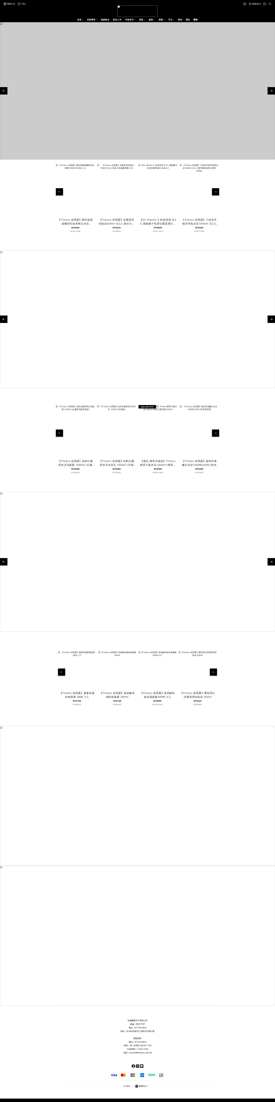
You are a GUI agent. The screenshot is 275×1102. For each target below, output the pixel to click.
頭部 (141, 19)
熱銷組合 (105, 19)
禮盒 (188, 19)
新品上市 (117, 19)
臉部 (151, 19)
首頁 (79, 19)
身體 (161, 19)
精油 (180, 19)
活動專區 (91, 19)
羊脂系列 (129, 19)
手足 (170, 19)
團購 (196, 19)
